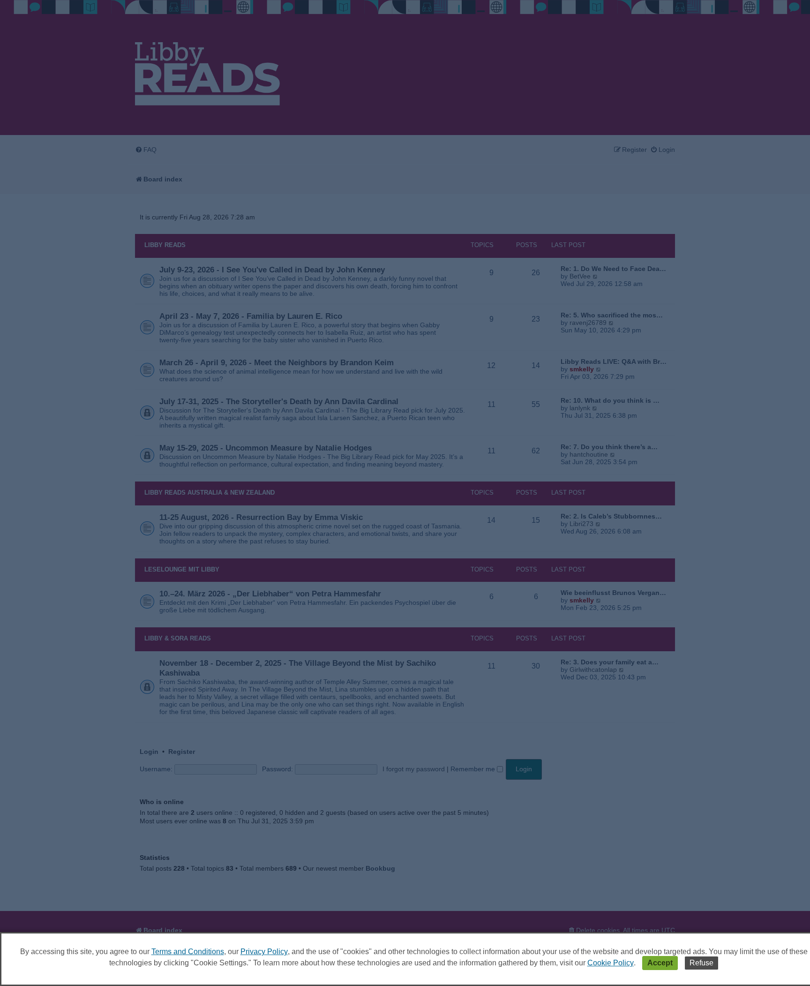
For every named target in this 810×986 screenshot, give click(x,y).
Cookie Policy (610, 963)
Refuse (701, 963)
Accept (660, 963)
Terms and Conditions (187, 952)
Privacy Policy (264, 952)
